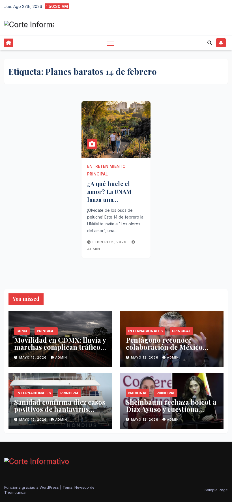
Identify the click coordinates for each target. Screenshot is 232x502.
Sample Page (216, 490)
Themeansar (15, 492)
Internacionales (145, 331)
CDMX (21, 331)
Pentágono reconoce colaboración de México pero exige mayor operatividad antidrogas (165, 350)
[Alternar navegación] (110, 43)
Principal (97, 173)
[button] (209, 43)
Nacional (137, 393)
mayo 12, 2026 (33, 357)
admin (61, 357)
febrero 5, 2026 (110, 242)
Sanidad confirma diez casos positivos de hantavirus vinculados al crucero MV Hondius (59, 412)
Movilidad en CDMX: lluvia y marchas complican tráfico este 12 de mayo (60, 347)
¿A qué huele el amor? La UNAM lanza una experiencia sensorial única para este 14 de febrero (115, 203)
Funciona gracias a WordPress (32, 487)
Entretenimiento (106, 166)
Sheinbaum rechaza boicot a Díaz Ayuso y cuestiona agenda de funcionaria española (171, 412)
